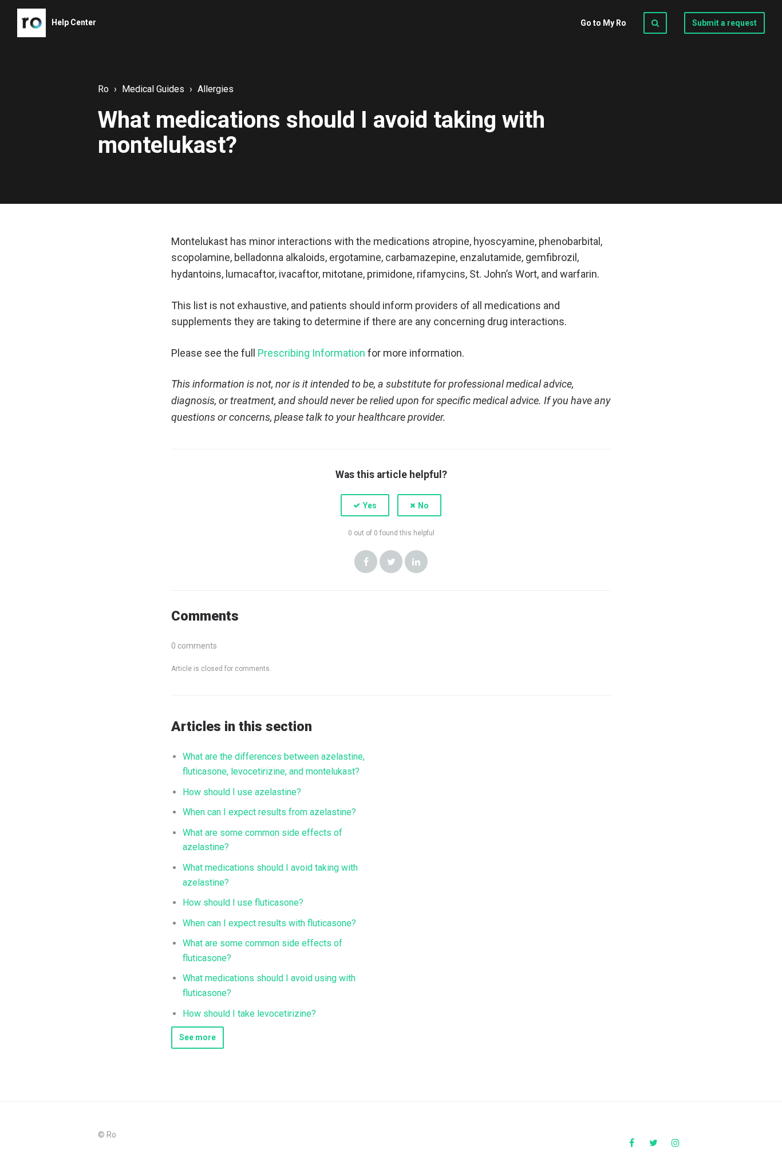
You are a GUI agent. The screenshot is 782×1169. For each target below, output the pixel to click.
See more (197, 1037)
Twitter (391, 561)
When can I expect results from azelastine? (269, 812)
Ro (103, 89)
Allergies (216, 89)
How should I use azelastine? (242, 792)
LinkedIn (416, 561)
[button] (365, 505)
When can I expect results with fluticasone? (269, 923)
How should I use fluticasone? (243, 902)
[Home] (31, 23)
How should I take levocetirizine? (249, 1013)
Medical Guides (153, 89)
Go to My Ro (603, 22)
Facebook (365, 561)
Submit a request (724, 22)
